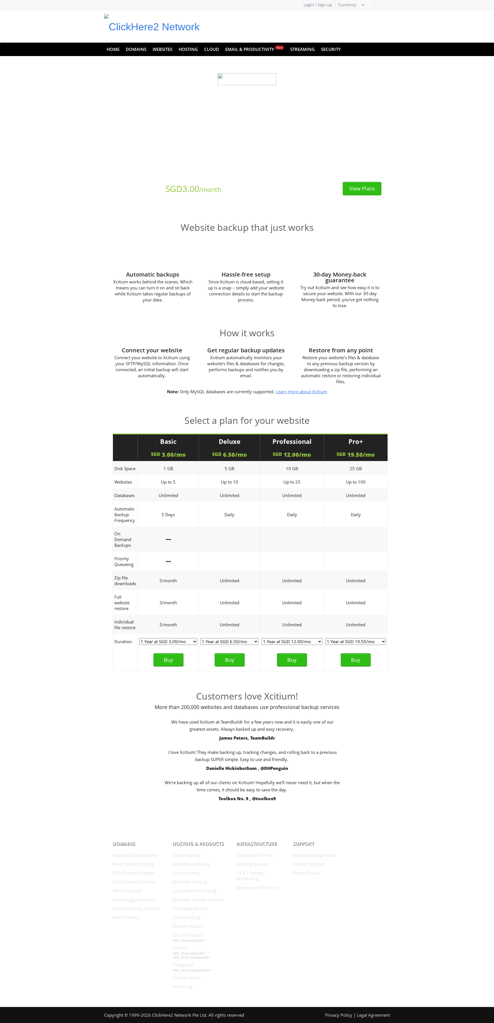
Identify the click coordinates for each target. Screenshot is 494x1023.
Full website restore (122, 602)
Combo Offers (186, 977)
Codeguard (183, 965)
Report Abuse (306, 873)
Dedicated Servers (190, 908)
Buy (168, 659)
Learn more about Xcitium (301, 391)
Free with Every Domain (136, 908)
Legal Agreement (373, 1015)
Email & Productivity (254, 48)
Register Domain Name (135, 855)
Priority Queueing (124, 561)
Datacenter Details (254, 855)
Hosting (188, 49)
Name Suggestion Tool (134, 899)
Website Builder (188, 926)
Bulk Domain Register (134, 873)
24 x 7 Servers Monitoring (250, 875)
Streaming (302, 49)
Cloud (211, 49)
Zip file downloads (125, 580)
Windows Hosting (189, 882)
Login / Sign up (318, 4)
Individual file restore (125, 624)
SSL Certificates (187, 935)
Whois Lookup (127, 890)
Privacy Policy (338, 1015)
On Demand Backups (122, 539)
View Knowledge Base (314, 855)
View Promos (126, 917)
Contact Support (308, 864)
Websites (162, 49)
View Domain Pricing (133, 864)
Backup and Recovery (257, 887)
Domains (136, 49)
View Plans (362, 188)
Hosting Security (252, 864)
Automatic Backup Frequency (124, 514)
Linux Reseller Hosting (194, 890)
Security (331, 49)
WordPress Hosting (191, 864)
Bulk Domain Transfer (134, 882)
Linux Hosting (186, 873)
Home (113, 49)
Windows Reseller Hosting (198, 899)
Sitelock (180, 948)
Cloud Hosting (186, 855)
